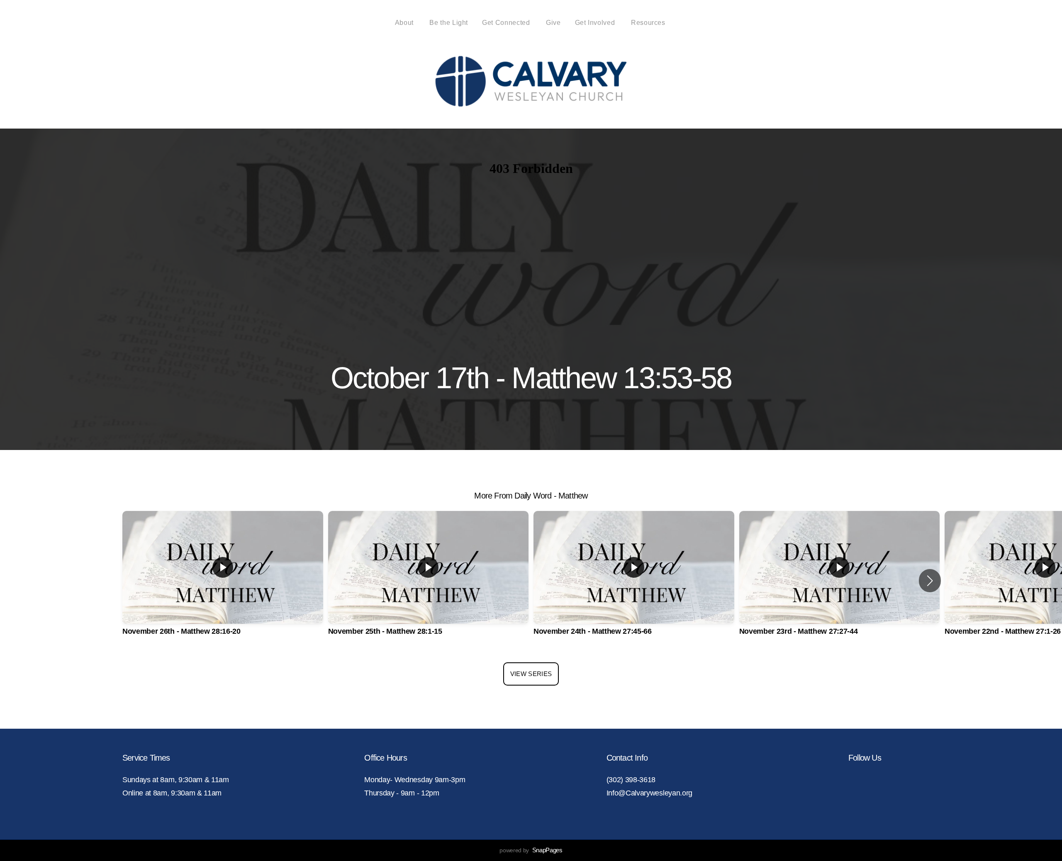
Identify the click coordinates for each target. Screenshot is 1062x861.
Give (553, 22)
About (405, 22)
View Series (531, 673)
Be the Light (448, 22)
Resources (649, 22)
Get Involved (596, 22)
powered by (530, 850)
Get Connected (507, 22)
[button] (929, 581)
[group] (222, 580)
